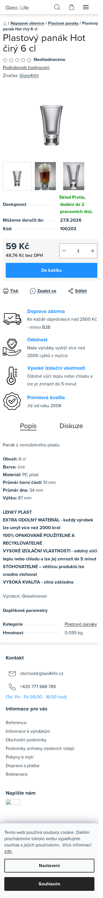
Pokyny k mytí (19, 757)
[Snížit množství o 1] (64, 251)
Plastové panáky (81, 624)
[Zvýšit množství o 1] (92, 251)
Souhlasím (49, 884)
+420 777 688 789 (38, 686)
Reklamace (17, 774)
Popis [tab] (28, 425)
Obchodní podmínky (26, 739)
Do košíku (51, 270)
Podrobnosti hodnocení (26, 67)
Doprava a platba (22, 765)
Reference (16, 722)
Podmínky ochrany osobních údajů (40, 748)
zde (8, 851)
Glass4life (29, 75)
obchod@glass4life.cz (42, 673)
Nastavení (49, 865)
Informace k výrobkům (28, 731)
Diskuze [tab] (71, 425)
